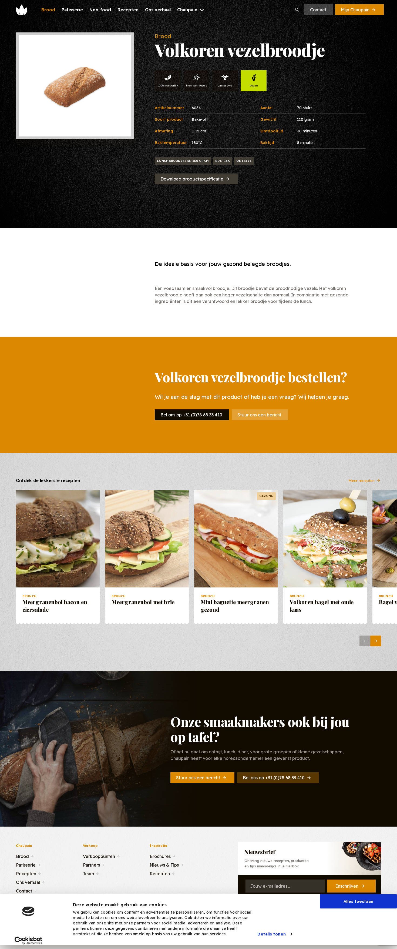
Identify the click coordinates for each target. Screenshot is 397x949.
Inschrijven (347, 886)
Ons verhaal (28, 882)
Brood (22, 856)
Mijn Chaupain (355, 9)
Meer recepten (361, 480)
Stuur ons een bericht (259, 414)
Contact (318, 9)
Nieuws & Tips (164, 864)
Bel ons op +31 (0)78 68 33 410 (191, 414)
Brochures (160, 856)
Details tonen (271, 934)
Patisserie (26, 864)
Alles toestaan (358, 901)
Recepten (26, 873)
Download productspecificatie (191, 179)
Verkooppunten (99, 856)
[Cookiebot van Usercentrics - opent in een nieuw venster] (28, 941)
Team (88, 873)
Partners (91, 864)
